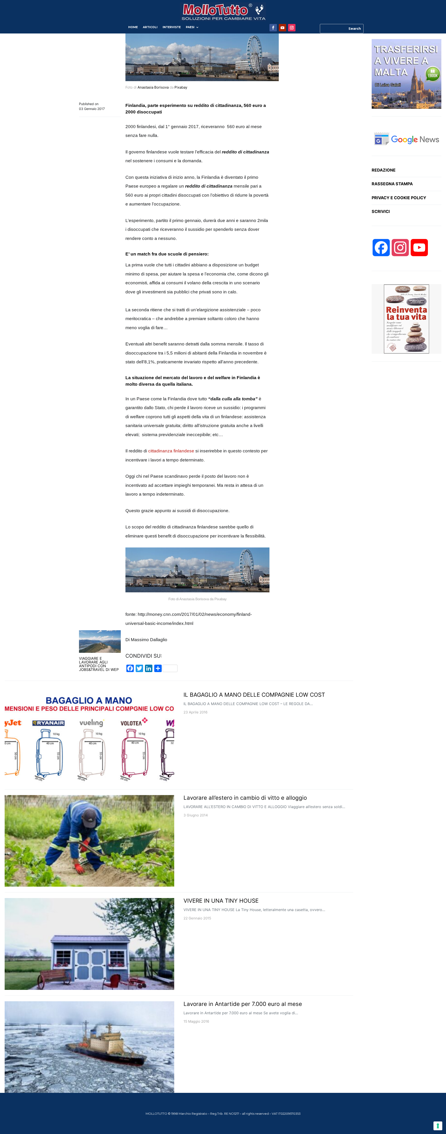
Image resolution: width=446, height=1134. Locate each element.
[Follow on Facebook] (273, 27)
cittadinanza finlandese (171, 450)
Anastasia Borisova (153, 87)
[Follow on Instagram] (291, 27)
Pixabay (180, 87)
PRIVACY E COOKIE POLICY (399, 197)
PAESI (190, 27)
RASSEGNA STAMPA (392, 183)
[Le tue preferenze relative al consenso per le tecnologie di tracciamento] (437, 1125)
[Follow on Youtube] (282, 27)
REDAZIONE (384, 170)
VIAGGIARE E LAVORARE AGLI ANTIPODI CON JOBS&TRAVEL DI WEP (99, 664)
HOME (133, 27)
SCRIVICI (381, 211)
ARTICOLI (150, 27)
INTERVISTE (172, 27)
